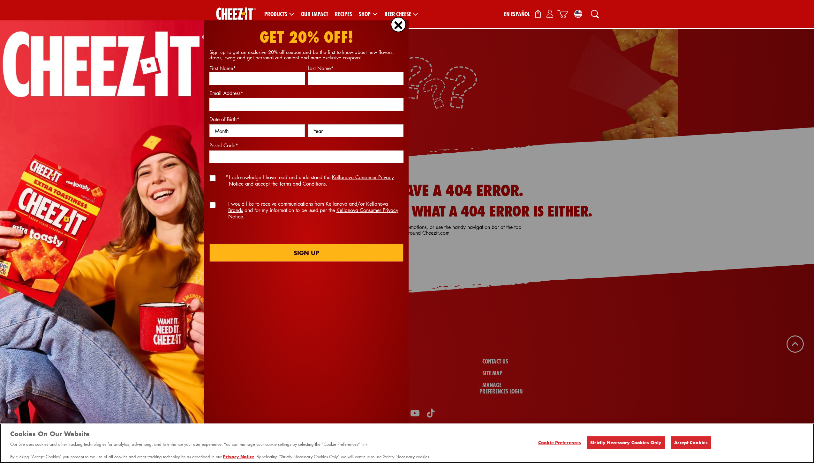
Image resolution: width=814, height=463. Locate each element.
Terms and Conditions (302, 183)
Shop (365, 14)
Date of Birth (224, 119)
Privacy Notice (238, 456)
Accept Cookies (691, 442)
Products (275, 14)
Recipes (343, 14)
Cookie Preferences (559, 442)
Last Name (321, 68)
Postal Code (223, 145)
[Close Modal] (398, 24)
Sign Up (306, 252)
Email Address (226, 93)
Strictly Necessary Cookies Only (625, 442)
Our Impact (314, 14)
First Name (222, 68)
